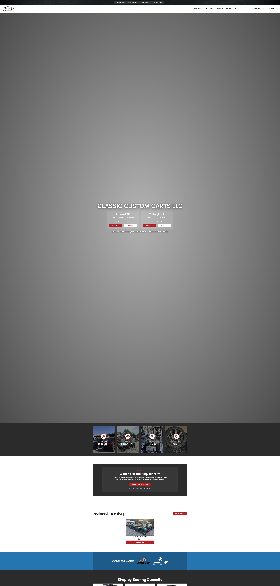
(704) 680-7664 (157, 2)
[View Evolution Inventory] (143, 561)
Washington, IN (120, 2)
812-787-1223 (157, 221)
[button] (202, 9)
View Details (139, 542)
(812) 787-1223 (132, 2)
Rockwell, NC (145, 2)
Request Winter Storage (140, 484)
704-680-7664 (123, 221)
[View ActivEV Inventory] (160, 561)
